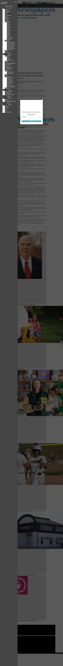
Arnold (8, 24)
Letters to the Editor (8, 91)
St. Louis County (10, 37)
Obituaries (7, 70)
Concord (8, 25)
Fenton (8, 28)
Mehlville (8, 33)
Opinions (9, 90)
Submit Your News (10, 60)
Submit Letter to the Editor (9, 94)
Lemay (8, 31)
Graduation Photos (10, 82)
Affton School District (10, 42)
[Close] (42, 100)
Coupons (9, 96)
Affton (8, 22)
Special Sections (8, 76)
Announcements (7, 55)
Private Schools (9, 49)
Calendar (6, 61)
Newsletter (7, 107)
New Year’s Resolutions (11, 86)
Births (8, 57)
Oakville (8, 36)
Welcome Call (7, 88)
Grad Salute (9, 83)
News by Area (7, 21)
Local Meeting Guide (8, 67)
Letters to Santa (10, 85)
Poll (6, 109)
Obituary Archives (10, 73)
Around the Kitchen (10, 77)
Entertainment (7, 18)
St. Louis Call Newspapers (4, 2)
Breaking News (7, 11)
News (10, 8)
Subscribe (8, 6)
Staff (6, 110)
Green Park (9, 30)
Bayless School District (11, 43)
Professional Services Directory (10, 101)
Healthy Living (9, 79)
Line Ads (6, 99)
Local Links (7, 66)
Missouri (8, 34)
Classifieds (10, 98)
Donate (12, 6)
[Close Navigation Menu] (15, 2)
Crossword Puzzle (8, 64)
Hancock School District (11, 45)
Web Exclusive (7, 52)
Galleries (6, 19)
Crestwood (9, 27)
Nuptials (8, 58)
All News (6, 9)
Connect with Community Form (10, 63)
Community (10, 54)
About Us (6, 106)
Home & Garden (9, 80)
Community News (8, 15)
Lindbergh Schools (10, 46)
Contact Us (10, 104)
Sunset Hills (9, 39)
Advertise (9, 102)
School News (7, 40)
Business (6, 12)
